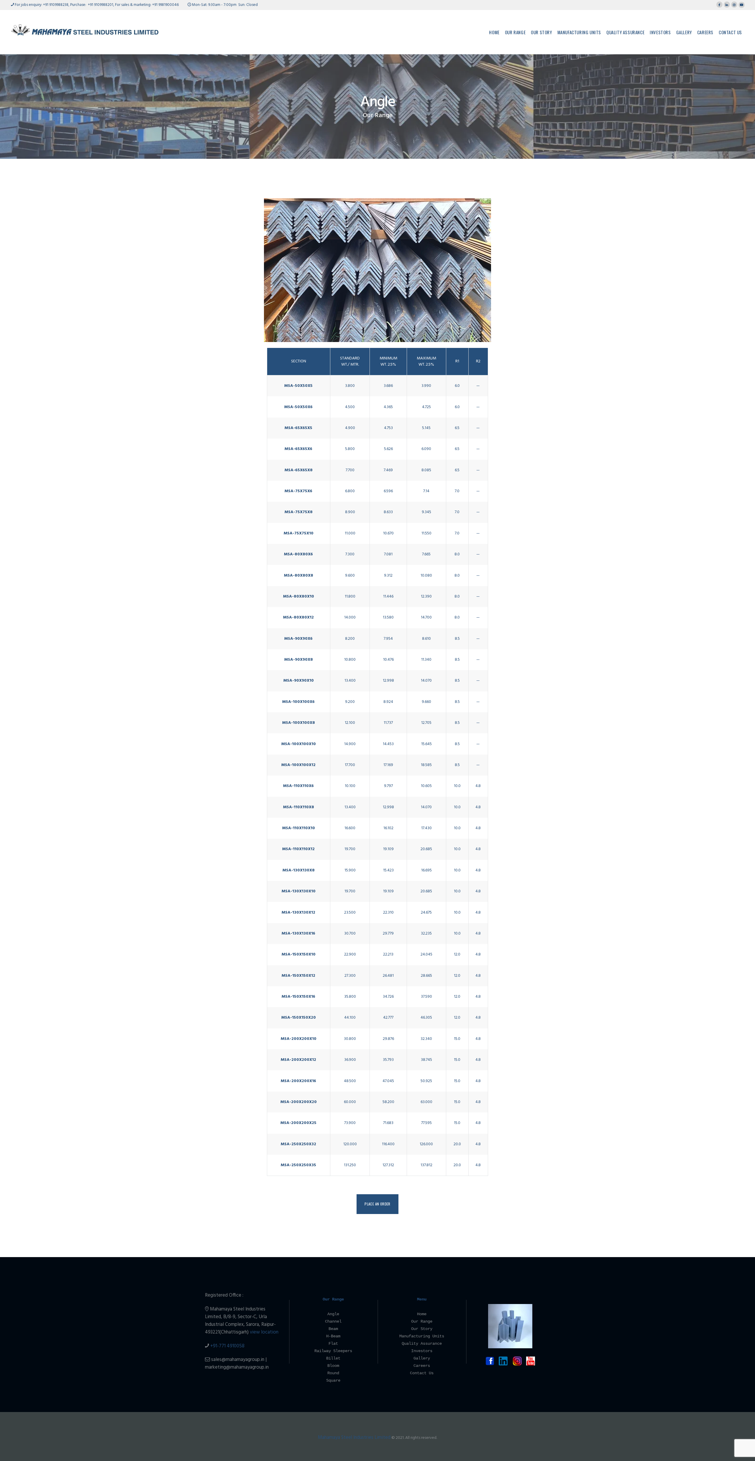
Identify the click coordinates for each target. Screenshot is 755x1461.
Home (421, 1314)
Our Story (421, 1328)
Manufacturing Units (421, 1336)
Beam (333, 1328)
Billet (333, 1358)
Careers (421, 1365)
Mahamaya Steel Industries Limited (354, 1438)
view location (264, 1332)
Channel (333, 1321)
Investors (421, 1351)
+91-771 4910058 (227, 1346)
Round (333, 1373)
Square (333, 1380)
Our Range (378, 116)
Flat (333, 1343)
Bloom (333, 1365)
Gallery (421, 1358)
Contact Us (422, 1373)
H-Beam (333, 1336)
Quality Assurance (422, 1343)
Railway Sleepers (333, 1351)
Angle (333, 1314)
